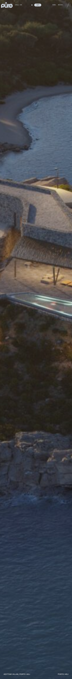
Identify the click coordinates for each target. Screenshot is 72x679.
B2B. (54, 5)
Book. (60, 5)
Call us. (18, 5)
